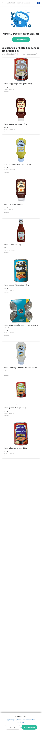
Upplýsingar (10, 720)
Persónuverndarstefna (26, 720)
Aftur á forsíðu (21, 39)
